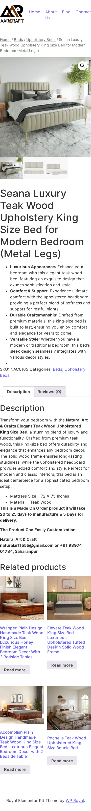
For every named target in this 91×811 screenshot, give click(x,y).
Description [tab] (18, 391)
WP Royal (75, 800)
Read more (15, 669)
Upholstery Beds (41, 39)
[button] (82, 65)
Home (34, 11)
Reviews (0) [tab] (49, 391)
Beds (18, 39)
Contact (83, 11)
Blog (66, 11)
